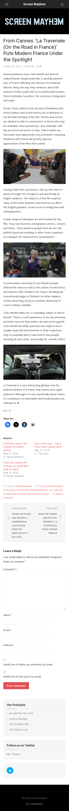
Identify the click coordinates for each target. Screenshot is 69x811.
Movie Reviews (24, 486)
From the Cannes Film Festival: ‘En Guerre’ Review (15, 447)
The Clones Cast (18, 729)
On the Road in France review (18, 493)
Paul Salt (29, 66)
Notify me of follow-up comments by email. (28, 664)
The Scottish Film (19, 724)
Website (8, 645)
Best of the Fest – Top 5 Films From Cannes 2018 (47, 445)
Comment (10, 569)
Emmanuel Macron (38, 489)
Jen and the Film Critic (21, 713)
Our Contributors (34, 803)
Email (7, 630)
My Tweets (13, 754)
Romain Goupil (41, 493)
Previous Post (21, 522)
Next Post (47, 521)
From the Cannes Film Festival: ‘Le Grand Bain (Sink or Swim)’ (15, 466)
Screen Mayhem (34, 4)
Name (7, 615)
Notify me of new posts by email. (22, 676)
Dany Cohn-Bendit (19, 489)
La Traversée (55, 489)
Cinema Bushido (18, 718)
